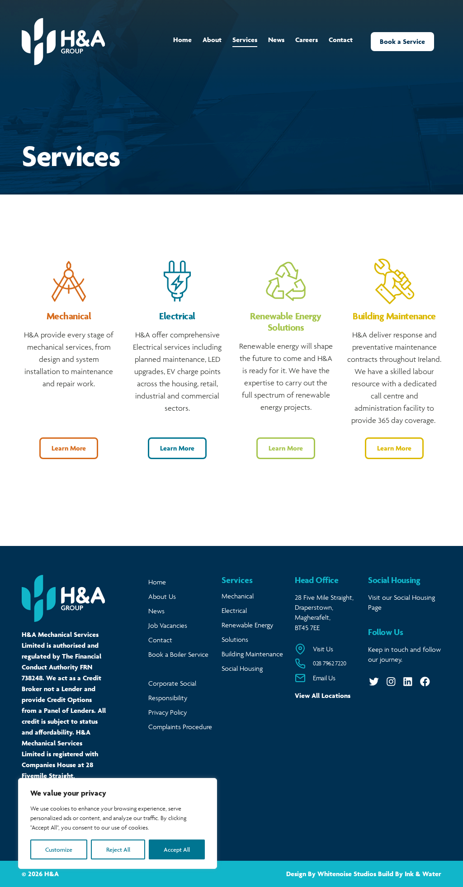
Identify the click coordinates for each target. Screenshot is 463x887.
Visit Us (323, 649)
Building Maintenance (252, 654)
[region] (117, 823)
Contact (341, 39)
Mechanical (238, 596)
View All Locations (322, 695)
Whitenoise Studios (346, 873)
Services (244, 39)
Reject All (118, 849)
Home (182, 39)
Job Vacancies (167, 625)
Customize (58, 849)
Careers (306, 39)
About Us (162, 596)
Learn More (69, 448)
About (212, 39)
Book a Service (402, 41)
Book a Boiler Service (178, 654)
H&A (51, 873)
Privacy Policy (167, 712)
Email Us (324, 678)
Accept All (177, 849)
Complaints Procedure (180, 726)
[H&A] (63, 41)
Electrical (234, 610)
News (276, 39)
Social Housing (242, 668)
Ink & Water (423, 873)
